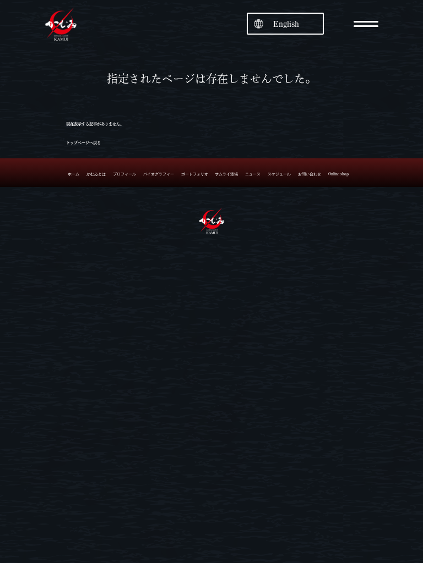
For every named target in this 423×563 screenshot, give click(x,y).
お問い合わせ (309, 174)
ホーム (73, 174)
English (286, 24)
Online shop (338, 174)
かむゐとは (96, 174)
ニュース (253, 174)
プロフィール (124, 174)
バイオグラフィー (158, 174)
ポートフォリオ (194, 174)
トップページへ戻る (83, 142)
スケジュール (279, 174)
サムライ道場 (226, 174)
